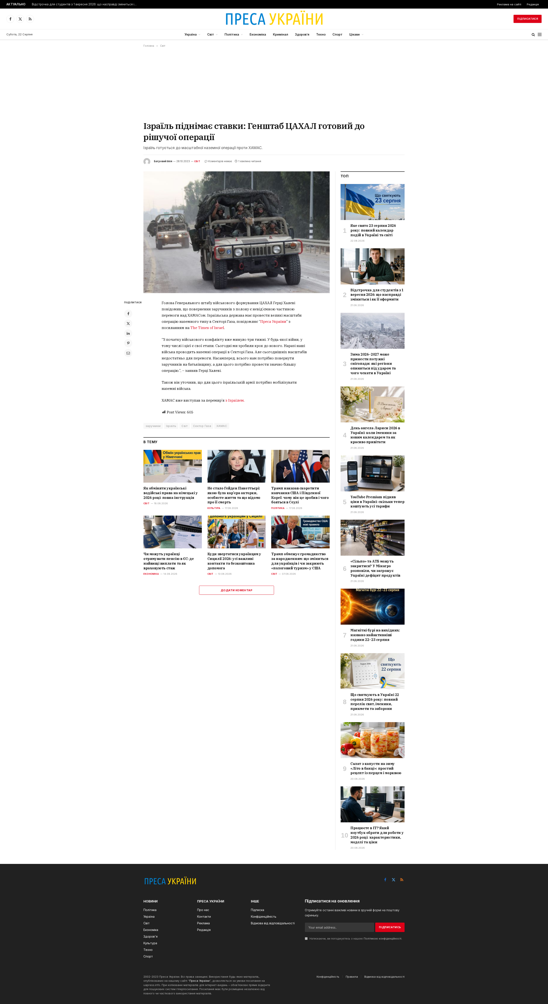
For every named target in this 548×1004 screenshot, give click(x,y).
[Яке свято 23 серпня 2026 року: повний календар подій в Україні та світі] (373, 202)
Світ (210, 34)
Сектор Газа (202, 426)
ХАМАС (221, 426)
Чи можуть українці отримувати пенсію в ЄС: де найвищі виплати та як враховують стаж (168, 561)
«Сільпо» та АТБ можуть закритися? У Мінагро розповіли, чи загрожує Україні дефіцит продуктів (375, 568)
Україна (191, 34)
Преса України (273, 321)
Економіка (258, 34)
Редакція (533, 4)
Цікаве (354, 34)
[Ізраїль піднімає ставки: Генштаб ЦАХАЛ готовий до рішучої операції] (236, 232)
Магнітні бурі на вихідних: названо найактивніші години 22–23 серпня (375, 635)
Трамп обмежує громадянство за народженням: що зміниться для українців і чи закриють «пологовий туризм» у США (299, 561)
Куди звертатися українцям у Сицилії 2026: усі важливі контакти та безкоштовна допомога (234, 561)
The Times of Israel (207, 327)
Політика (232, 34)
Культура (213, 508)
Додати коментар (236, 590)
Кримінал (280, 34)
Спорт (337, 34)
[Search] (533, 34)
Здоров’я (302, 34)
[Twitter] (128, 323)
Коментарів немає (220, 161)
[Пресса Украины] (274, 19)
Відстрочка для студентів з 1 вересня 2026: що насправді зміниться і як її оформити (85, 4)
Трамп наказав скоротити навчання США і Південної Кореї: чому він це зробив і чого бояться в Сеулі (300, 495)
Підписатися (527, 18)
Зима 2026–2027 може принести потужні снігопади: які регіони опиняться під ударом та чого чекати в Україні (373, 363)
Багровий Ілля (163, 161)
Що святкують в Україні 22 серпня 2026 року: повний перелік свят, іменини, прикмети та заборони (374, 702)
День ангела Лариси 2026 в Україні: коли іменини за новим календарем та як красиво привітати (375, 435)
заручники (153, 426)
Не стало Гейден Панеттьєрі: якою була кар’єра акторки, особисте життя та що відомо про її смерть (233, 495)
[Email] (128, 353)
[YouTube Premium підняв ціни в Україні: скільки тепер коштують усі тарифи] (373, 473)
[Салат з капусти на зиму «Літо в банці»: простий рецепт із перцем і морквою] (373, 740)
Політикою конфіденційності (382, 938)
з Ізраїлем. (235, 400)
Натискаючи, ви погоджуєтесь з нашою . (355, 938)
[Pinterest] (128, 343)
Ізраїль (171, 426)
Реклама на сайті (509, 4)
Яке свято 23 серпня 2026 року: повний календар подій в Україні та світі (373, 230)
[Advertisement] (274, 84)
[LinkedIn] (128, 333)
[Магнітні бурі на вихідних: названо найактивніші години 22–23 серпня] (373, 607)
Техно (321, 34)
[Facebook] (128, 314)
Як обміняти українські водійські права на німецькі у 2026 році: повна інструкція (170, 493)
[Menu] (540, 34)
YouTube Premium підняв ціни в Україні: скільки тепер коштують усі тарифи (377, 502)
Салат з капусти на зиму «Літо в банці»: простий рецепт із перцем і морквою (375, 768)
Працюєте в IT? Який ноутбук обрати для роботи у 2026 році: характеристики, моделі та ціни (377, 835)
